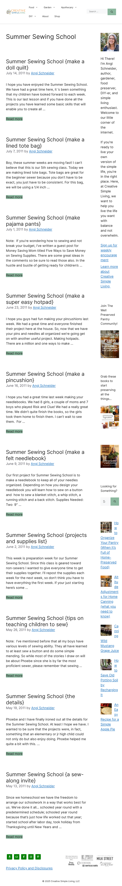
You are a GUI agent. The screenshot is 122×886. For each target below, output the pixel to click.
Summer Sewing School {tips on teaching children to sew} (44, 621)
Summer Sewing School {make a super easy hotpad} (45, 299)
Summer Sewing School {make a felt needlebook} (45, 455)
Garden (47, 7)
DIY (31, 16)
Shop (57, 16)
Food (31, 7)
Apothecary (67, 7)
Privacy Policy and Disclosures (29, 868)
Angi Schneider (42, 73)
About (45, 16)
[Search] (112, 12)
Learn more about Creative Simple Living (109, 276)
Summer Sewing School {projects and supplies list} (46, 538)
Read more (14, 119)
